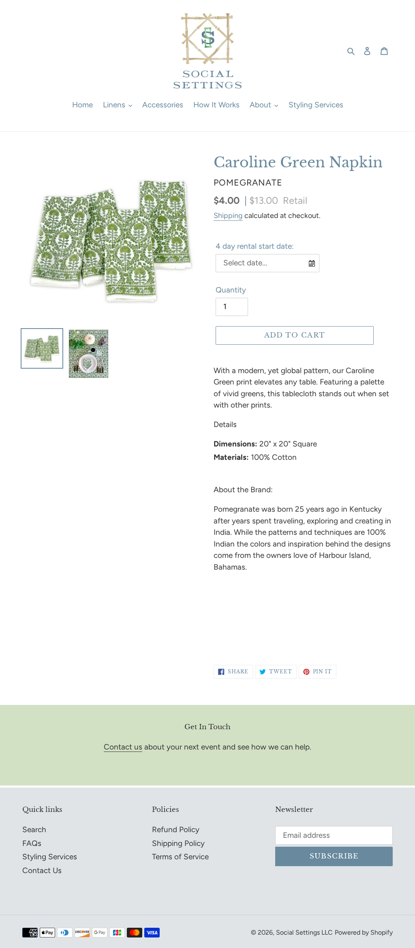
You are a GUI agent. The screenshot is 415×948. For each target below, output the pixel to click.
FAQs (31, 843)
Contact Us (42, 870)
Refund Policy (175, 829)
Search (34, 829)
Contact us (123, 747)
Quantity (231, 290)
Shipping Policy (178, 843)
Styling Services (49, 856)
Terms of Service (180, 856)
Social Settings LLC (304, 932)
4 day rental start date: (255, 246)
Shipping (228, 215)
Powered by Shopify (364, 932)
